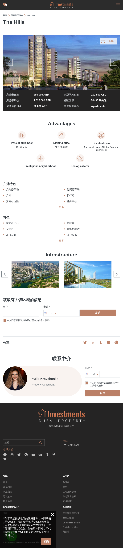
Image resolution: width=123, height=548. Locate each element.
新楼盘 (66, 482)
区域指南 (67, 501)
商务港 (66, 531)
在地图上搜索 (69, 496)
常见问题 (7, 487)
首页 (5, 482)
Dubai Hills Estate (71, 522)
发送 (97, 312)
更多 (61, 207)
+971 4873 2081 (71, 445)
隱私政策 (7, 496)
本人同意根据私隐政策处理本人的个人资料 (28, 320)
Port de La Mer (70, 527)
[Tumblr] (101, 342)
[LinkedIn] (93, 342)
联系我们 (7, 491)
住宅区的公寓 (69, 491)
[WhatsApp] (116, 342)
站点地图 (7, 501)
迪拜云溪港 (68, 518)
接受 (46, 541)
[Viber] (109, 342)
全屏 (111, 41)
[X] (85, 342)
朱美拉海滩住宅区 (72, 513)
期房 (65, 487)
